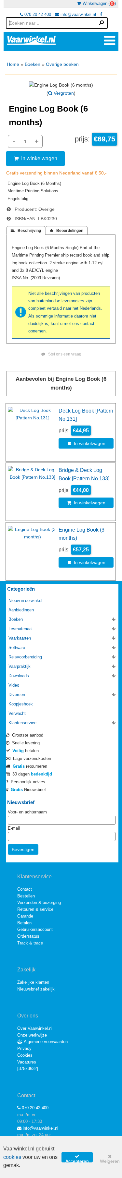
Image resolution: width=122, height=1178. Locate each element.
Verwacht (17, 713)
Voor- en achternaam (27, 812)
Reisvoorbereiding (25, 657)
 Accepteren (77, 1158)
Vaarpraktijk (19, 666)
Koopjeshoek (20, 704)
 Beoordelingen (66, 231)
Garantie (25, 916)
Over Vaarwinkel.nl (34, 1028)
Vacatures (26, 1062)
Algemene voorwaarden (45, 1041)
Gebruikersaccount (35, 929)
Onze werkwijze (32, 1035)
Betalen (24, 922)
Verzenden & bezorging (39, 902)
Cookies (25, 1055)
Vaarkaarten (19, 638)
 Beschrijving (26, 231)
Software (16, 647)
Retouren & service (35, 909)
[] (27, 1068)
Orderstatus (28, 936)
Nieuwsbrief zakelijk (36, 989)
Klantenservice (22, 723)
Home (13, 64)
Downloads (18, 676)
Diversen (16, 694)
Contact (24, 889)
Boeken (32, 64)
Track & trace (30, 943)
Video (13, 685)
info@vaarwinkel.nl (77, 14)
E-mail (14, 828)
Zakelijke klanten (33, 982)
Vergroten (63, 93)
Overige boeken (62, 64)
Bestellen (26, 896)
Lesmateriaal (20, 629)
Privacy (24, 1048)
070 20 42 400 (37, 14)
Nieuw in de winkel (25, 600)
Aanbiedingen (21, 610)
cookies (12, 1157)
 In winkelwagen (35, 158)
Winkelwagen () (98, 3)
